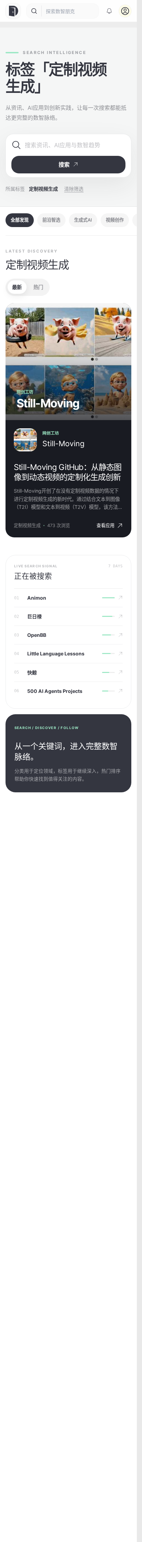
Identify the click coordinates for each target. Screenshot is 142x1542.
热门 (38, 287)
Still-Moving (63, 443)
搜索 (64, 164)
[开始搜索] (34, 11)
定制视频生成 (27, 525)
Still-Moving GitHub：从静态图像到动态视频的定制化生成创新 (68, 472)
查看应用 (105, 525)
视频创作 (115, 220)
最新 (17, 287)
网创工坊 (50, 433)
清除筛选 (73, 189)
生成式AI (83, 220)
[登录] (125, 11)
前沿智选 (51, 220)
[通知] (109, 11)
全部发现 (20, 220)
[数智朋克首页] (14, 11)
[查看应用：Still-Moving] (25, 439)
